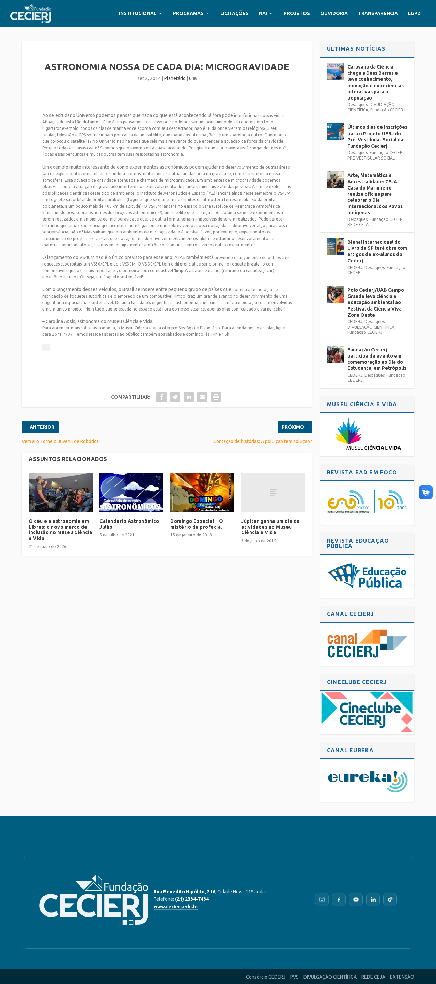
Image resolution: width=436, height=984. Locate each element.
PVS (294, 977)
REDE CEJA (358, 224)
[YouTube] (356, 899)
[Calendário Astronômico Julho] (131, 492)
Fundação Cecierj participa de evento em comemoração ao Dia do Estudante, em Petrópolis (376, 359)
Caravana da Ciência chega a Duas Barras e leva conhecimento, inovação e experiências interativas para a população (375, 82)
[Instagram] (322, 899)
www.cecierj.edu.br (176, 906)
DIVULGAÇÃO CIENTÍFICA (370, 327)
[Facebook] (339, 899)
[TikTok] (390, 899)
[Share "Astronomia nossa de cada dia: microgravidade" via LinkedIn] (189, 397)
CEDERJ (354, 267)
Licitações (234, 13)
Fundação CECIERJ (387, 110)
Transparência (378, 13)
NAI (263, 13)
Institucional (137, 13)
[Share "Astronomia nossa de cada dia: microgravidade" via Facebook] (161, 397)
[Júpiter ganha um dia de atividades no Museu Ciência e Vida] (273, 492)
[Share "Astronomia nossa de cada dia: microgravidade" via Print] (216, 397)
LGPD (414, 13)
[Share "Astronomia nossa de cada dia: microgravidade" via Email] (202, 397)
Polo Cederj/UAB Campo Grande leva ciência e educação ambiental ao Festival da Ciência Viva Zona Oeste (375, 302)
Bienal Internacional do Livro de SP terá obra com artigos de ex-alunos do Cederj (377, 251)
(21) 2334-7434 (192, 899)
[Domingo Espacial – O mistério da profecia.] (202, 492)
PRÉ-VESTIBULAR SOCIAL (371, 158)
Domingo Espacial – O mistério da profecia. (196, 524)
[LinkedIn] (373, 899)
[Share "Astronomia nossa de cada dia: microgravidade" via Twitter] (175, 397)
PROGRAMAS (188, 13)
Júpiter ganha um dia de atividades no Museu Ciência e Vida (270, 526)
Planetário (175, 78)
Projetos (297, 13)
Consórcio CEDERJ (265, 977)
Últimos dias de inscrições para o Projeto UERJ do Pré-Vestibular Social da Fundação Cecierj (377, 136)
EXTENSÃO (402, 977)
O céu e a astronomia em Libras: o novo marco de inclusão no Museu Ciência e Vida (60, 529)
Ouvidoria (334, 13)
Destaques (357, 104)
